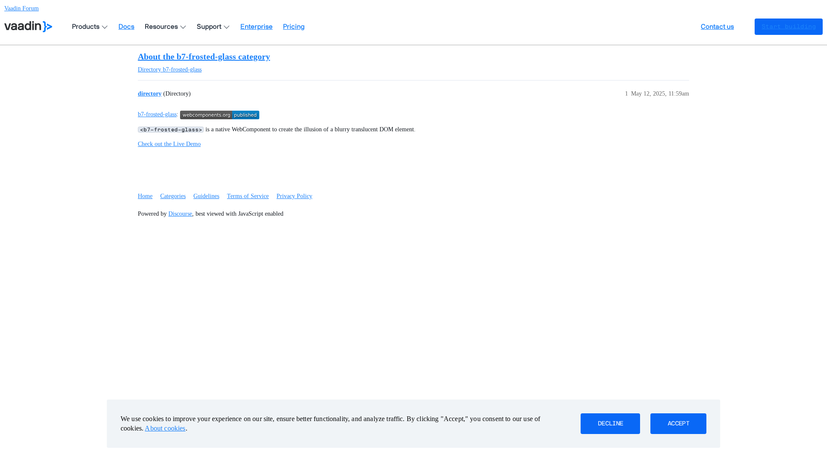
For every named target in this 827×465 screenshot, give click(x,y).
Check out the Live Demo (169, 144)
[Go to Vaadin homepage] (28, 27)
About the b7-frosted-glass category (204, 56)
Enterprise (256, 26)
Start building (789, 27)
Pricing (294, 26)
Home (145, 196)
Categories (173, 196)
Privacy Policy (294, 196)
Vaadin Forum (21, 8)
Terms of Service (248, 196)
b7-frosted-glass (157, 114)
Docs (126, 26)
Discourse (180, 214)
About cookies (165, 428)
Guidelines (206, 196)
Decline (610, 424)
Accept (678, 424)
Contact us (717, 26)
